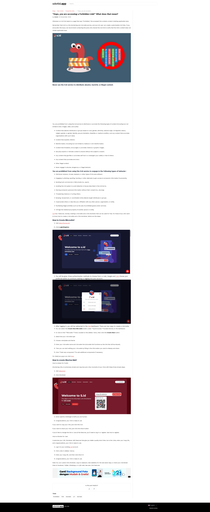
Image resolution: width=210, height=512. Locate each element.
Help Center (60, 11)
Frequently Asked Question (70, 11)
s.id (53, 213)
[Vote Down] (94, 488)
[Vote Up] (89, 488)
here (72, 356)
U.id (117, 276)
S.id (89, 326)
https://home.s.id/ (64, 223)
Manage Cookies (153, 508)
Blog (53, 11)
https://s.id (62, 371)
